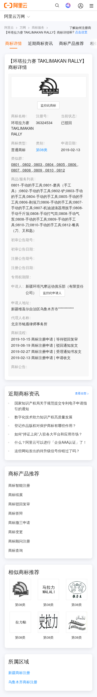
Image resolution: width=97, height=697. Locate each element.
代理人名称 (20, 317)
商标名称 (18, 115)
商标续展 (15, 494)
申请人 (16, 286)
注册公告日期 (22, 267)
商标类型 (18, 142)
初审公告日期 (22, 249)
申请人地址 (20, 302)
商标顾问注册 (19, 541)
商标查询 (15, 550)
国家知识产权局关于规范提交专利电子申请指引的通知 (50, 405)
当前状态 (68, 115)
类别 (39, 142)
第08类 (41, 149)
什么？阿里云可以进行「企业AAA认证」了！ (50, 442)
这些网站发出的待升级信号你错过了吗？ (47, 450)
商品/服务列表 (22, 178)
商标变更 (15, 531)
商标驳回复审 (19, 503)
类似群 (16, 158)
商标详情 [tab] (13, 43)
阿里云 (9, 27)
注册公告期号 (22, 258)
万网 (23, 27)
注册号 (41, 115)
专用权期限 (20, 276)
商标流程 (18, 332)
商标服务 (38, 27)
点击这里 (81, 32)
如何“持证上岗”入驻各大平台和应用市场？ (48, 433)
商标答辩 (15, 513)
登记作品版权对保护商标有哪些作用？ (45, 425)
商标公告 (18, 366)
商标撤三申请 (19, 522)
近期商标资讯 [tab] (40, 43)
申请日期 (68, 142)
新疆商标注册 (19, 673)
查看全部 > (82, 393)
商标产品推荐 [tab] (71, 43)
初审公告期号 (22, 239)
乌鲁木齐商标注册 (22, 682)
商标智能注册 (19, 485)
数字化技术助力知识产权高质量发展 (43, 416)
